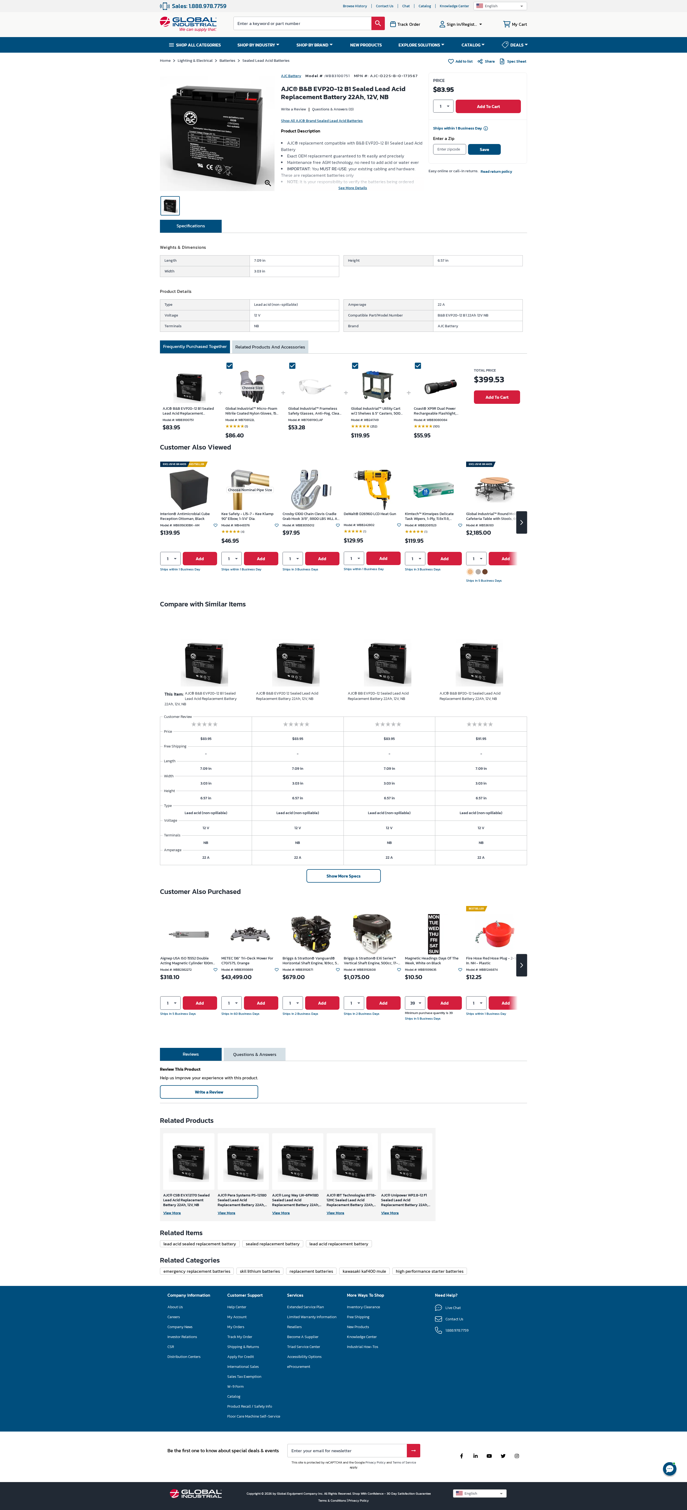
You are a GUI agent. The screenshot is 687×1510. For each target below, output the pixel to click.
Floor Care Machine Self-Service (253, 1416)
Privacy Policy (376, 1462)
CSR (170, 1347)
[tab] (191, 226)
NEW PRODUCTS (366, 45)
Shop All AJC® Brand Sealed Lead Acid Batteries (322, 121)
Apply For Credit (240, 1357)
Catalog (425, 6)
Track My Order (239, 1337)
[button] (500, 6)
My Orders (235, 1327)
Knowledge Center (454, 6)
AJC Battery (291, 76)
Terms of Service (404, 1462)
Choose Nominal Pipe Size (250, 490)
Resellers (294, 1327)
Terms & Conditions (332, 1500)
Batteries (227, 60)
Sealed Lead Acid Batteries (266, 60)
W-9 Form (235, 1386)
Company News (179, 1327)
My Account (237, 1317)
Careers (173, 1317)
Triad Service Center (303, 1347)
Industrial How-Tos (362, 1347)
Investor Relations (182, 1337)
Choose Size (252, 388)
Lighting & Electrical (195, 60)
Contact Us (384, 6)
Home (165, 60)
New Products (358, 1327)
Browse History (355, 6)
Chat (406, 6)
